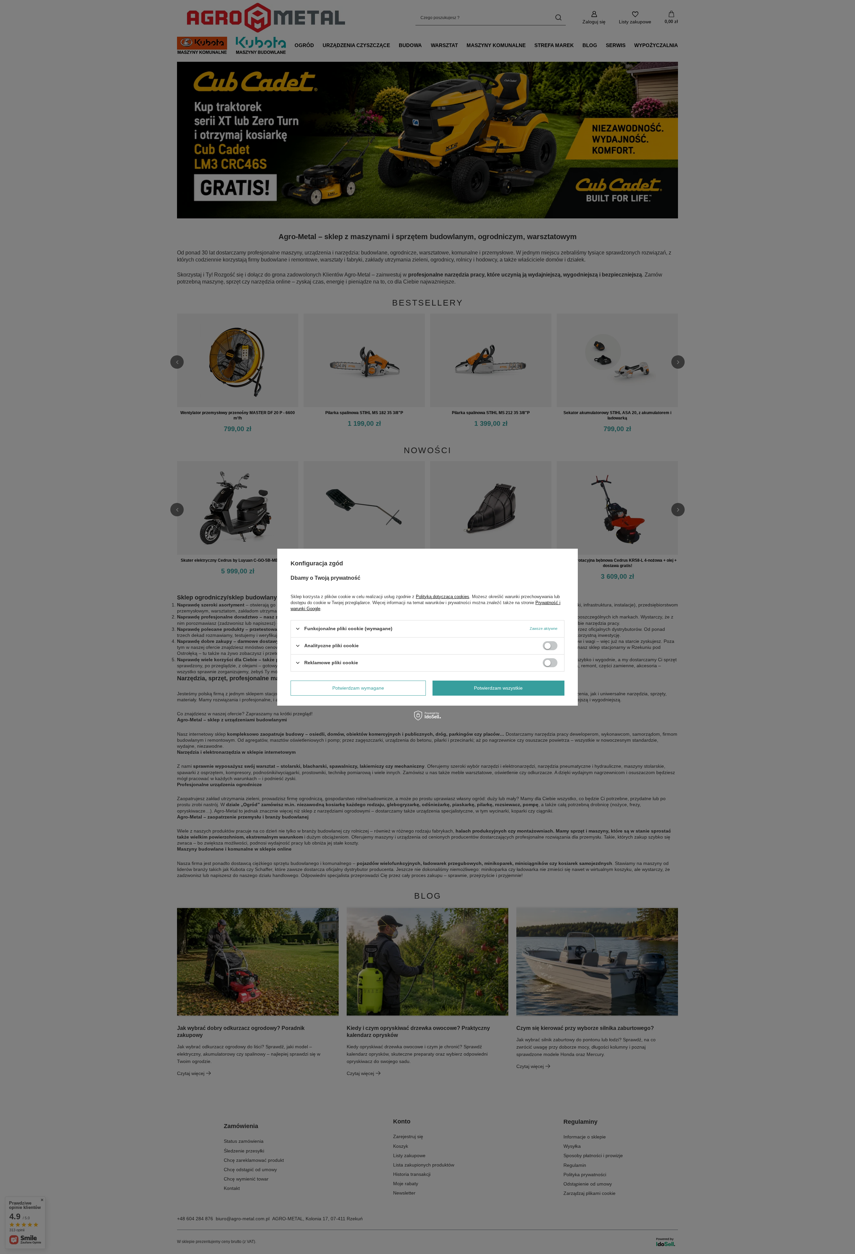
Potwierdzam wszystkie (498, 688)
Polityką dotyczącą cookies (442, 596)
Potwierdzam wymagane (358, 688)
